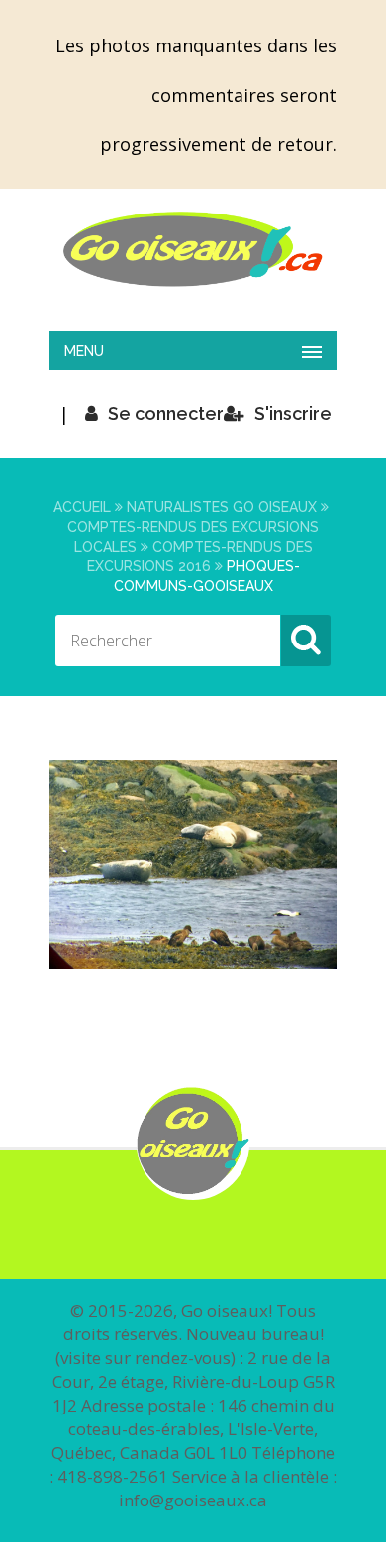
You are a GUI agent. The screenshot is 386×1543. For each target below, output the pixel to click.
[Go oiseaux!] (193, 249)
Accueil (82, 507)
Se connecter (166, 413)
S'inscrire (293, 413)
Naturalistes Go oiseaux (222, 507)
